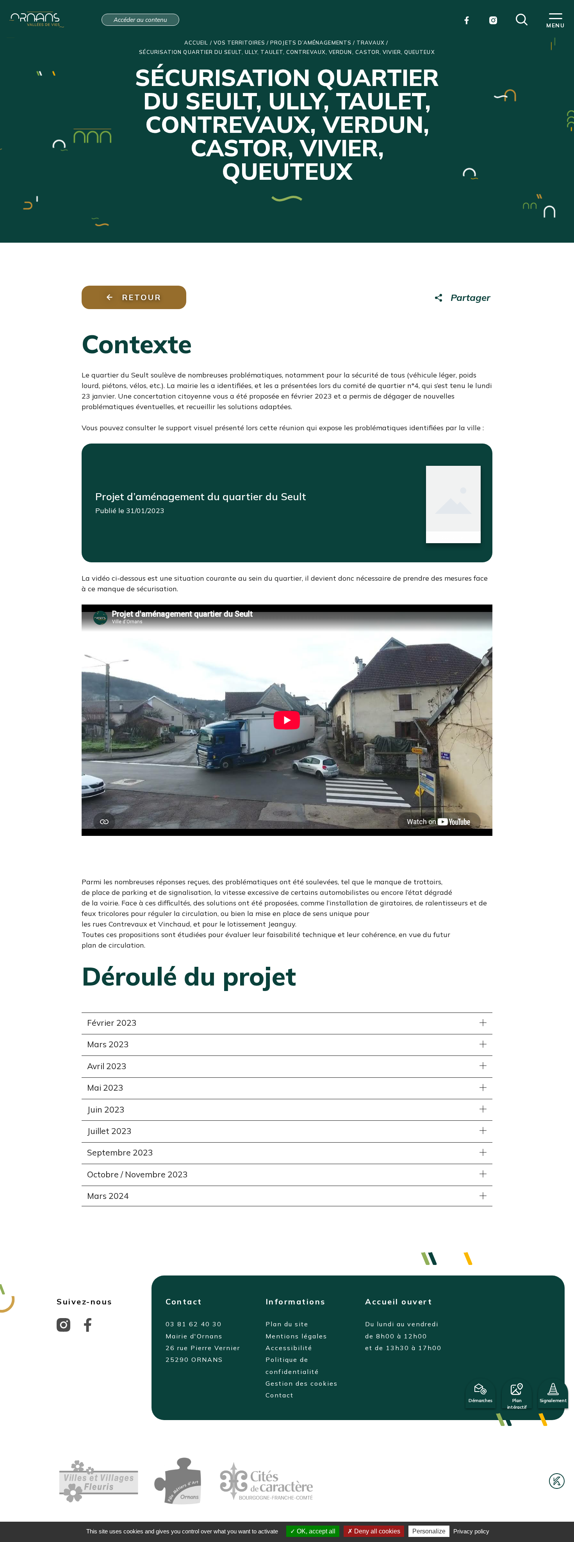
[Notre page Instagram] (493, 19)
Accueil (196, 42)
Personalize (429, 1531)
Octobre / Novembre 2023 (137, 1174)
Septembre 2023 (120, 1152)
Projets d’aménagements (310, 42)
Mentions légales (296, 1336)
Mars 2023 (108, 1044)
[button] (522, 19)
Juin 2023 (106, 1109)
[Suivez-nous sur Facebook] (87, 1324)
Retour (141, 297)
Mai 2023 (105, 1087)
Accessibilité (289, 1348)
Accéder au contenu (140, 19)
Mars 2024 (108, 1196)
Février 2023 (112, 1023)
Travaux (371, 42)
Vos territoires (239, 42)
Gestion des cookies (302, 1383)
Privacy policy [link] (471, 1531)
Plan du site (287, 1324)
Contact (280, 1395)
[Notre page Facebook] (467, 19)
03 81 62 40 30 (194, 1324)
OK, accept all (315, 1531)
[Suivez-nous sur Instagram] (63, 1324)
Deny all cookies (376, 1531)
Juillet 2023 (109, 1131)
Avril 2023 (107, 1066)
